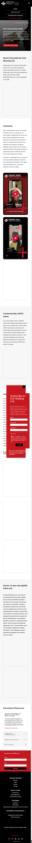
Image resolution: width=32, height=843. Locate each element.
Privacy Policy (16, 441)
